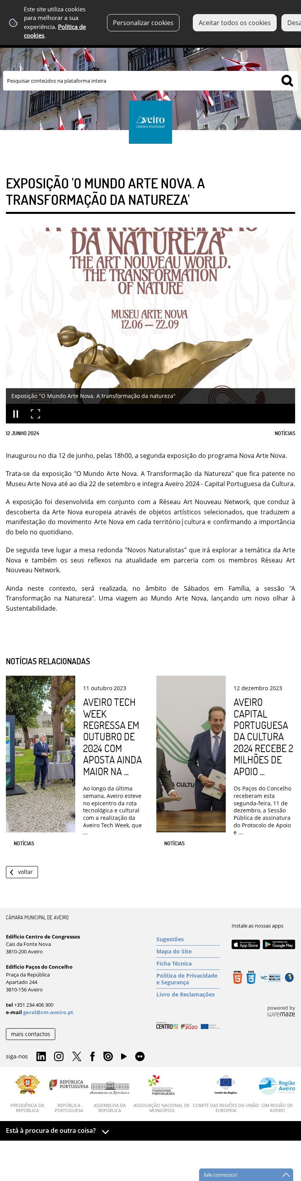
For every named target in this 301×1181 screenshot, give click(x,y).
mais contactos (30, 1034)
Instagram (58, 1057)
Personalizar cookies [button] (143, 22)
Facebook (92, 1057)
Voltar (25, 871)
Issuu (108, 1057)
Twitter (77, 1057)
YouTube (124, 1058)
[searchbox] (150, 80)
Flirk (140, 1057)
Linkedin (41, 1057)
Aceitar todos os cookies (235, 22)
